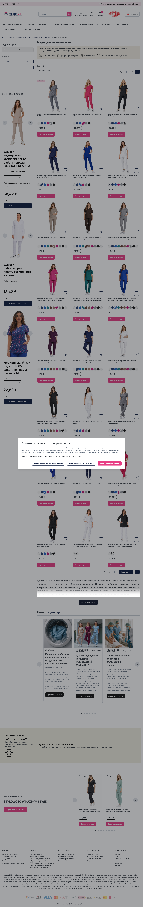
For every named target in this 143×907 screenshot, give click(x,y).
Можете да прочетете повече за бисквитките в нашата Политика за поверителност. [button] (51, 456)
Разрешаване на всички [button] (109, 463)
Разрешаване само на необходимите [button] (48, 463)
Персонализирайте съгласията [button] (81, 463)
